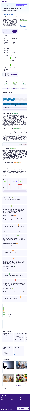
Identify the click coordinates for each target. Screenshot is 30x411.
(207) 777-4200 (11, 16)
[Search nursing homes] (26, 1)
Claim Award (6, 88)
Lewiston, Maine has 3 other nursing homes (15, 316)
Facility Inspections (23, 28)
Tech (2, 400)
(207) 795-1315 (16, 354)
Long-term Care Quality (24, 31)
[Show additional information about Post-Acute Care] (13, 43)
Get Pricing (14, 31)
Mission (2, 399)
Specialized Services (23, 26)
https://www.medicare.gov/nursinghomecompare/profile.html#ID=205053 (12, 389)
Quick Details (22, 25)
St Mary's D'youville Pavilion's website (8, 14)
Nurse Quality (22, 30)
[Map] (15, 324)
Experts (12, 397)
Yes (21, 144)
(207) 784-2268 (5, 354)
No (25, 144)
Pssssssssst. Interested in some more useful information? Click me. (23, 408)
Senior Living (6, 5)
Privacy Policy (22, 397)
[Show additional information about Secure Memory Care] (5, 43)
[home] (4, 1)
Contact (2, 397)
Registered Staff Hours (24, 27)
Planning (12, 399)
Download (25, 5)
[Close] (28, 408)
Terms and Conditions (14, 400)
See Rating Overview (23, 22)
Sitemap (21, 399)
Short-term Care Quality (24, 29)
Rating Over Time (23, 32)
